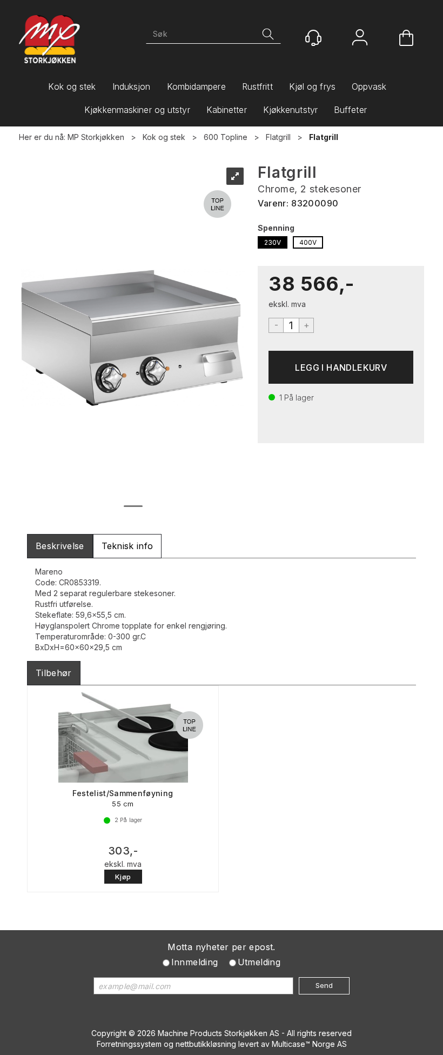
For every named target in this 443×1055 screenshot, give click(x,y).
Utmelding (259, 962)
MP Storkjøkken (96, 137)
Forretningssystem (129, 1044)
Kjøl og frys (312, 86)
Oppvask (369, 86)
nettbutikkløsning (206, 1044)
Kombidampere (196, 86)
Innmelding (194, 962)
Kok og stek (72, 86)
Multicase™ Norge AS (309, 1044)
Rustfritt (257, 86)
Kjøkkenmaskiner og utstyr (137, 109)
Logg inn (360, 39)
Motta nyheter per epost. (221, 947)
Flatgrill (278, 137)
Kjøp (341, 367)
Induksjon (131, 86)
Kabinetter (226, 109)
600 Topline (225, 137)
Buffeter (350, 109)
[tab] (60, 546)
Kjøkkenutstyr (290, 109)
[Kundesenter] (313, 38)
